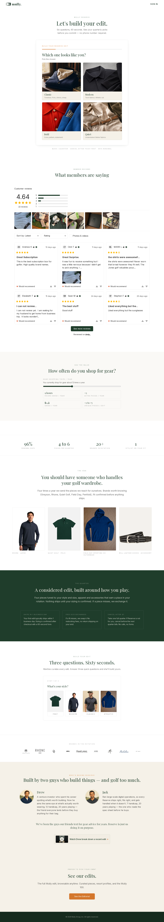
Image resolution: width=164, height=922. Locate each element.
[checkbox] (82, 235)
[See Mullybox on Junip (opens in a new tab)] (87, 334)
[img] (33, 247)
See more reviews (82, 329)
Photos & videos (80, 236)
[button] (52, 195)
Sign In (154, 4)
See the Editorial (82, 896)
